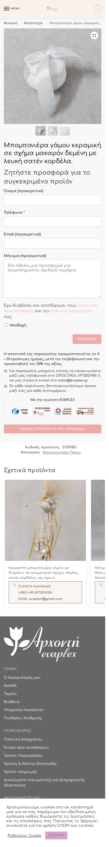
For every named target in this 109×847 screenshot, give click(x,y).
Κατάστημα (33, 23)
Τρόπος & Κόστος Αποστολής (30, 764)
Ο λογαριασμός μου (22, 677)
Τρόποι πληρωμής (20, 772)
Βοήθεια (12, 702)
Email (22, 234)
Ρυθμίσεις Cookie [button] (24, 836)
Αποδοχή (18, 325)
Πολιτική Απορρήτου (23, 739)
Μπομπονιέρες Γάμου (62, 452)
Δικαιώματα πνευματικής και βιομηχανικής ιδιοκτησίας (44, 782)
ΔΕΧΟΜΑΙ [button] (56, 835)
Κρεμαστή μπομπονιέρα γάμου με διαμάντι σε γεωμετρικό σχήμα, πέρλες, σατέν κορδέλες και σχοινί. (44, 573)
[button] (97, 8)
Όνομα (23, 191)
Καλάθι (10, 686)
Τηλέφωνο (14, 212)
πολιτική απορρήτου (71, 311)
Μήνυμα (25, 256)
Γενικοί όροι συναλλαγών (26, 747)
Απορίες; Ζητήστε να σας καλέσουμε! (52, 429)
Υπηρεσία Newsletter (24, 710)
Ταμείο (10, 694)
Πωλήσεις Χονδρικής (23, 718)
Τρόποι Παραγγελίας (23, 756)
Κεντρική (10, 23)
